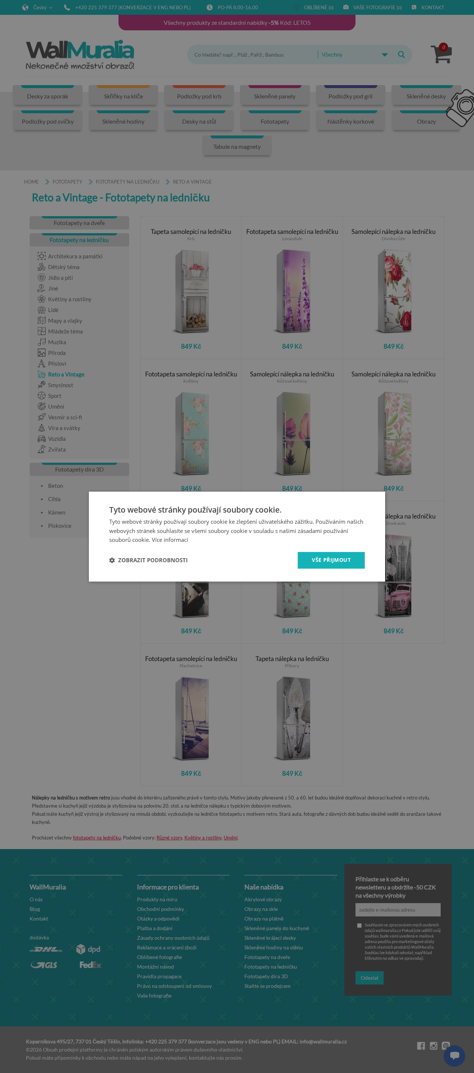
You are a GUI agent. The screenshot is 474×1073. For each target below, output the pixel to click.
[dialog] (237, 536)
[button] (148, 560)
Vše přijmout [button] (331, 559)
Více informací (170, 540)
